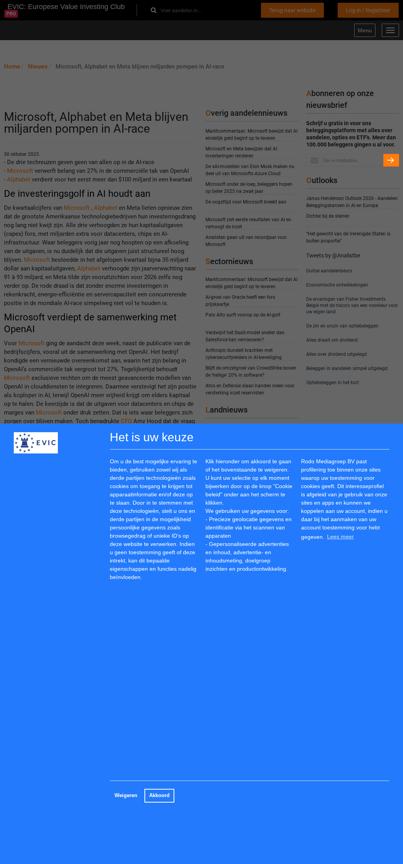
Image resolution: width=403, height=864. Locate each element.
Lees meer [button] (340, 536)
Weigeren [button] (126, 795)
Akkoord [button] (159, 795)
